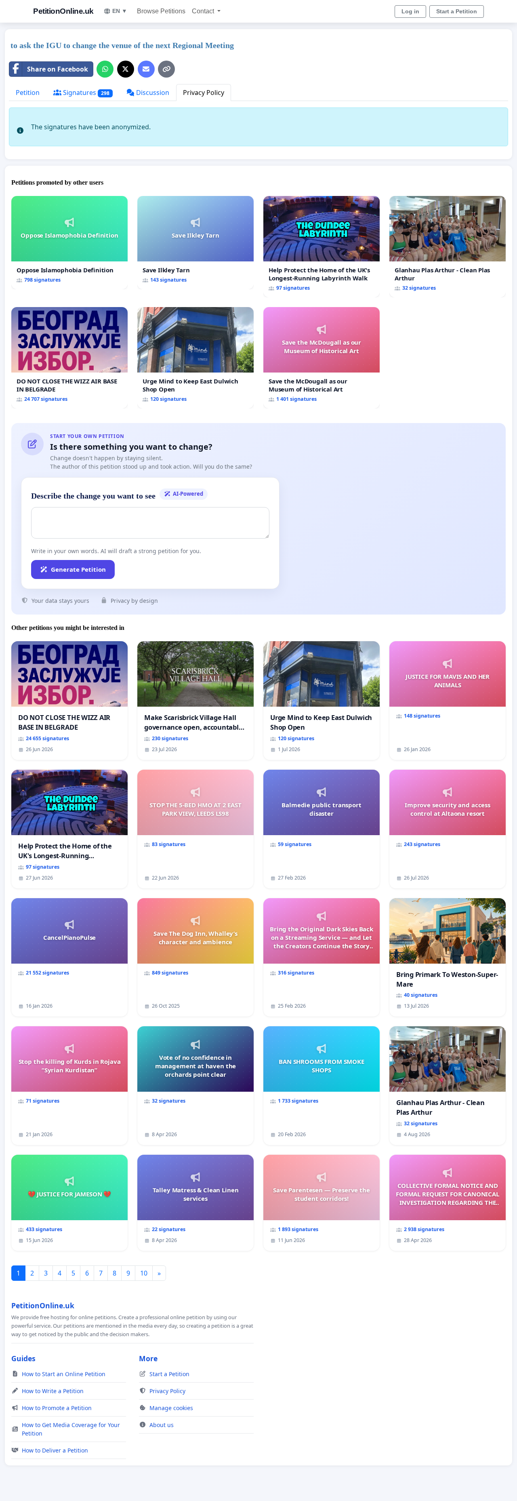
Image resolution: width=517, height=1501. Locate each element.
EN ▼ (119, 11)
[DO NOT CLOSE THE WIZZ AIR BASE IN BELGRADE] (69, 357)
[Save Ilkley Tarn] (195, 242)
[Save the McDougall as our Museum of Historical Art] (321, 357)
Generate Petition (78, 569)
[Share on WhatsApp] (105, 69)
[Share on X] (125, 69)
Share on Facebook (57, 69)
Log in (410, 11)
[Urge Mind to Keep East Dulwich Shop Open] (195, 357)
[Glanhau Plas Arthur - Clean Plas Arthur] (447, 246)
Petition (28, 92)
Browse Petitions (161, 11)
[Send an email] (146, 69)
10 (143, 1273)
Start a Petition (456, 11)
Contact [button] (204, 11)
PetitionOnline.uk (63, 11)
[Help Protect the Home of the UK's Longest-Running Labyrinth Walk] (321, 246)
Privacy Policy (203, 92)
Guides (23, 1358)
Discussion (152, 92)
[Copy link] (166, 69)
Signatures (85, 92)
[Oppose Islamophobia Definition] (69, 242)
